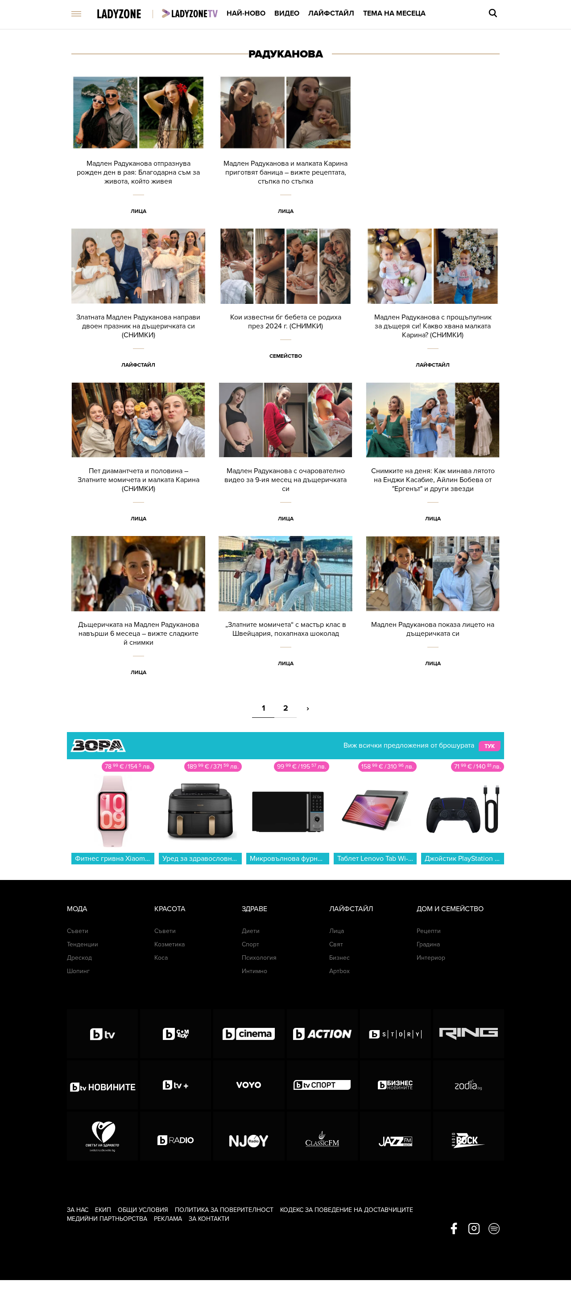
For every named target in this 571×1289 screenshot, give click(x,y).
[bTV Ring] (468, 1033)
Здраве (254, 908)
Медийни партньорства (107, 1219)
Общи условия (143, 1210)
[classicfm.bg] (322, 1136)
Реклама (168, 1219)
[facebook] (453, 1229)
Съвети (77, 931)
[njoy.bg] (248, 1136)
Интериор (431, 958)
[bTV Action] (322, 1033)
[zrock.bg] (468, 1136)
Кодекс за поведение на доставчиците (346, 1210)
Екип (103, 1210)
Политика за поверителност (224, 1210)
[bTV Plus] (175, 1084)
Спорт (250, 944)
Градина (428, 944)
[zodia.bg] (468, 1084)
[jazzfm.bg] (395, 1136)
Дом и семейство (450, 908)
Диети (251, 931)
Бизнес (339, 958)
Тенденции (82, 944)
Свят (336, 944)
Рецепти (429, 931)
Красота (170, 908)
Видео (286, 13)
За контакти (209, 1219)
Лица (138, 211)
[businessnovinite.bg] (395, 1084)
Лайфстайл (331, 13)
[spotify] (494, 1229)
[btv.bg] (102, 1033)
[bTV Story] (395, 1033)
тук (489, 745)
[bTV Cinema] (248, 1033)
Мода (77, 908)
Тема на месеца (394, 13)
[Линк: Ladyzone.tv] (190, 13)
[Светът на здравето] (102, 1136)
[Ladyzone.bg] (128, 14)
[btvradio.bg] (175, 1136)
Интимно (254, 971)
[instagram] (474, 1229)
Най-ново (246, 13)
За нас (77, 1210)
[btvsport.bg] (322, 1084)
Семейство (285, 356)
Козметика (169, 944)
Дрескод (79, 958)
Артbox (339, 971)
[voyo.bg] (248, 1084)
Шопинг (78, 971)
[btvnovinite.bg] (102, 1084)
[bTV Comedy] (175, 1033)
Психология (259, 958)
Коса (161, 958)
